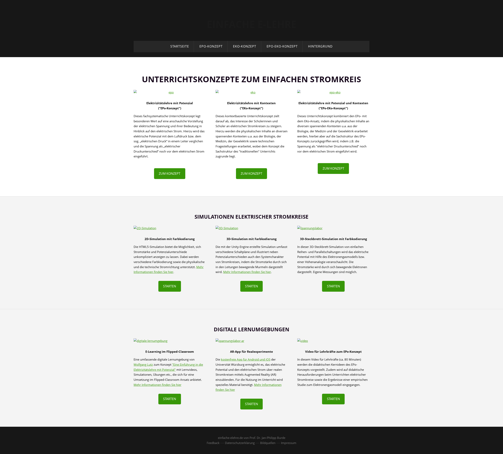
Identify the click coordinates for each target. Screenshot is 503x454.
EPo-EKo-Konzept (282, 46)
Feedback (213, 443)
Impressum (288, 443)
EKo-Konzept (244, 46)
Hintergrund (320, 46)
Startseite (179, 46)
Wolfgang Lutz (143, 364)
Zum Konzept (169, 173)
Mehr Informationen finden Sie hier (247, 272)
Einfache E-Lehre (251, 24)
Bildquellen (267, 443)
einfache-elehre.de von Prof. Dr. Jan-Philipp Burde (251, 438)
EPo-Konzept (211, 46)
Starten (169, 286)
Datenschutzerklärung (240, 443)
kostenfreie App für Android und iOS (245, 359)
